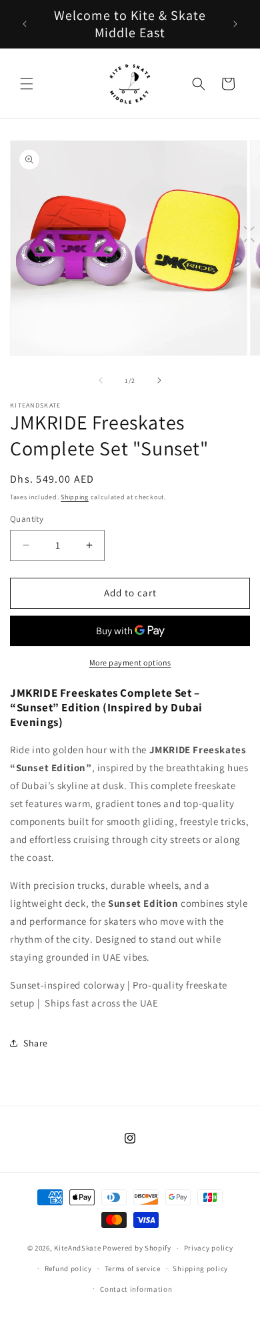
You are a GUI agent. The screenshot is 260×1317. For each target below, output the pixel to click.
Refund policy (68, 1268)
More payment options (130, 662)
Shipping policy (200, 1268)
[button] (26, 83)
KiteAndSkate (77, 1248)
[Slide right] (159, 380)
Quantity (26, 519)
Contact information (136, 1289)
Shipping (75, 497)
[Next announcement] (235, 24)
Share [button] (35, 1043)
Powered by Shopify (137, 1248)
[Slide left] (100, 380)
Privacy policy (208, 1248)
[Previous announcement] (24, 24)
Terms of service (133, 1268)
